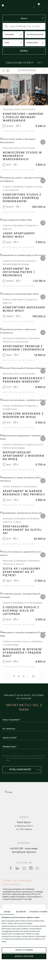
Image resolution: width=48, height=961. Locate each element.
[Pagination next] (41, 677)
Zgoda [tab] (7, 911)
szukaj (24, 51)
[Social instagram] (31, 868)
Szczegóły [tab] (21, 911)
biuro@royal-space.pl (24, 852)
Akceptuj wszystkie (24, 956)
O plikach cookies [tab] (38, 911)
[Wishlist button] (34, 7)
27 (33, 676)
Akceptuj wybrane (24, 950)
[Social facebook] (10, 868)
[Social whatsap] (37, 868)
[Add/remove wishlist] (42, 78)
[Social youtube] (24, 868)
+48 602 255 (24, 849)
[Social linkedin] (17, 868)
